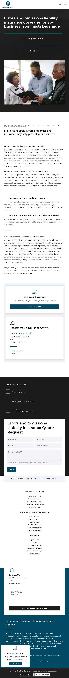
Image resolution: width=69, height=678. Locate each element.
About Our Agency (34, 516)
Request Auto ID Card (34, 545)
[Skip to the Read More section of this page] (33, 50)
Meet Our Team (34, 519)
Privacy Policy (10, 658)
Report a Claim (34, 540)
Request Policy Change (34, 551)
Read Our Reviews (34, 525)
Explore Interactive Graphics (34, 504)
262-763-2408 (17, 351)
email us (53, 479)
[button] (62, 4)
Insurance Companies (34, 528)
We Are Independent (35, 530)
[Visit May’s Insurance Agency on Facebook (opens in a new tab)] (10, 600)
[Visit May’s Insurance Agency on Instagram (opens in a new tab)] (18, 600)
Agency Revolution (40, 655)
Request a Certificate (34, 548)
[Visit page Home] (8, 4)
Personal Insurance (34, 496)
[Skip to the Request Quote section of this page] (33, 38)
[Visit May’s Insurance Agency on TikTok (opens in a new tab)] (22, 600)
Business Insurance (18, 125)
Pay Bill (34, 542)
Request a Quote (34, 507)
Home (6, 125)
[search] (56, 4)
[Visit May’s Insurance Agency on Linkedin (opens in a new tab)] (14, 600)
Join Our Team (34, 522)
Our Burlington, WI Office (22, 333)
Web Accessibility (34, 554)
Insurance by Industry (34, 501)
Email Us (15, 353)
